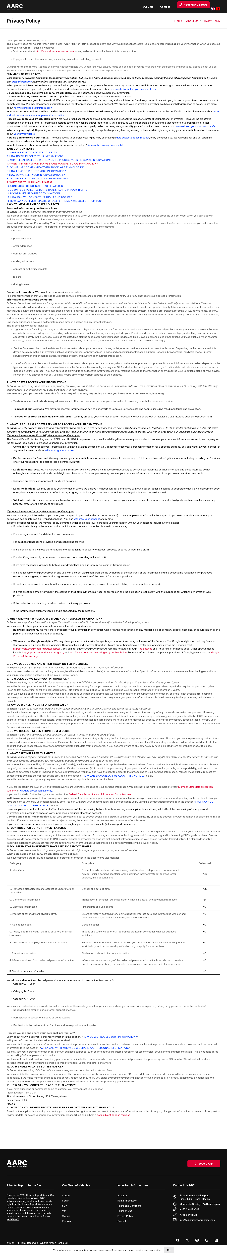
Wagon (66, 1216)
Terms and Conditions (129, 1205)
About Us (122, 1195)
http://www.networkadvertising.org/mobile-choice (98, 652)
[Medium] (216, 1240)
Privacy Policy (125, 1216)
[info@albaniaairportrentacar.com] (176, 1220)
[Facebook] (177, 1240)
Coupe (66, 1195)
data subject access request (113, 1115)
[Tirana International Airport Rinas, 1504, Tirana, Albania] (176, 1197)
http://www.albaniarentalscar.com (55, 51)
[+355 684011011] (176, 1214)
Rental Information (127, 1200)
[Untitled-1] (15, 6)
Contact (121, 1221)
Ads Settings (145, 648)
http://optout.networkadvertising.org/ (43, 652)
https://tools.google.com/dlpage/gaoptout (37, 648)
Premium (66, 1221)
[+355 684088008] (176, 1209)
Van (64, 1210)
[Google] (206, 1240)
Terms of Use (124, 1210)
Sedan (65, 1200)
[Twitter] (187, 1240)
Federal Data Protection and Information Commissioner (99, 794)
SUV (64, 1205)
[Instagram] (197, 1240)
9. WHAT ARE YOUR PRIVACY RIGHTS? (29, 182)
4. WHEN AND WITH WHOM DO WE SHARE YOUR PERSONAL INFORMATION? (52, 163)
